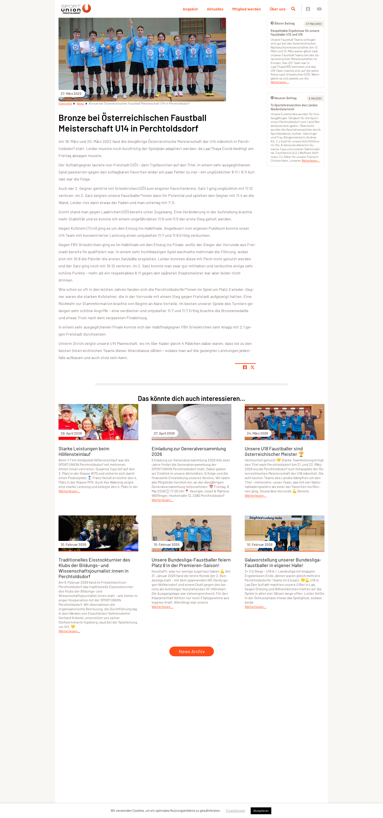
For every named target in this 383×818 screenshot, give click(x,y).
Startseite (65, 103)
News (80, 103)
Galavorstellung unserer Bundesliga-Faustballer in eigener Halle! (283, 562)
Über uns (277, 8)
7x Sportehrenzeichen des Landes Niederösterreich (294, 107)
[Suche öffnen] (293, 8)
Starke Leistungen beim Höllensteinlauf (84, 451)
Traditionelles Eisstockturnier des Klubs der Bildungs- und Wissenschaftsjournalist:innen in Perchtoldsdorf (94, 568)
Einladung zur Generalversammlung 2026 (189, 451)
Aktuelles (215, 8)
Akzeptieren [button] (261, 810)
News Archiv (192, 651)
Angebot (190, 8)
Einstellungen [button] (235, 810)
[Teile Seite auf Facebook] (245, 367)
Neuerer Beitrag (285, 98)
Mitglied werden (246, 8)
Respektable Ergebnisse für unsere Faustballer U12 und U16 (295, 33)
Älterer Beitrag (284, 23)
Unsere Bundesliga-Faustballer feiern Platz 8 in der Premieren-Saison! (191, 562)
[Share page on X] (252, 367)
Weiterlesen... (280, 82)
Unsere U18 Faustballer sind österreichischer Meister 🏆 (274, 451)
